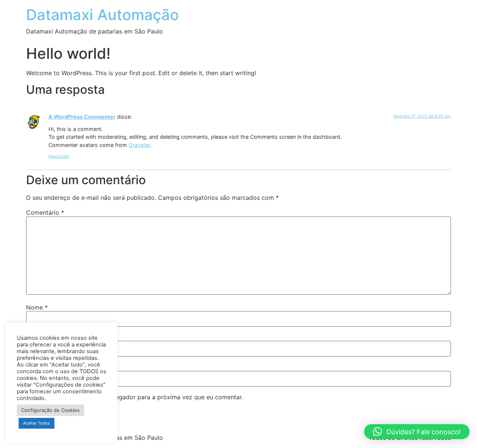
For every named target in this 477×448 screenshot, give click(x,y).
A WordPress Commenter (82, 116)
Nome (37, 307)
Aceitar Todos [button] (36, 423)
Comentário (45, 212)
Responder (58, 156)
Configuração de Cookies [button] (50, 410)
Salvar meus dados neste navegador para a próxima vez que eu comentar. (138, 397)
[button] (417, 431)
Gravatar (139, 145)
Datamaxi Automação (102, 15)
